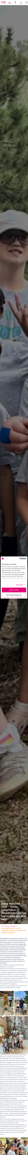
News (7, 901)
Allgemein (3, 901)
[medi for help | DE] (3, 2)
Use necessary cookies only (14, 595)
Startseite (3, 926)
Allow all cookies (14, 589)
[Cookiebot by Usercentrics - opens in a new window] (19, 559)
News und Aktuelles (11, 926)
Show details (19, 585)
